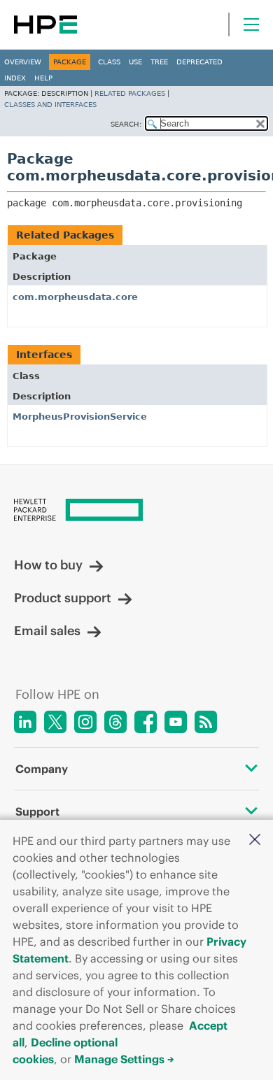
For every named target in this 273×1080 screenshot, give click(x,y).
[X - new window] (55, 722)
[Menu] (251, 24)
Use (135, 62)
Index (15, 78)
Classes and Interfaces (50, 104)
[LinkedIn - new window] (25, 722)
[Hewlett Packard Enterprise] (45, 24)
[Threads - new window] (115, 722)
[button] (254, 840)
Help (43, 78)
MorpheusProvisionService (80, 416)
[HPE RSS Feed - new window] (206, 722)
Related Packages (129, 93)
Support (37, 811)
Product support (62, 598)
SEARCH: (126, 124)
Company (41, 769)
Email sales (47, 631)
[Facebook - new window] (145, 722)
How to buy (48, 565)
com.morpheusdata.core (75, 297)
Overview (22, 62)
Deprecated (199, 62)
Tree (159, 62)
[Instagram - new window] (85, 722)
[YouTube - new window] (175, 722)
